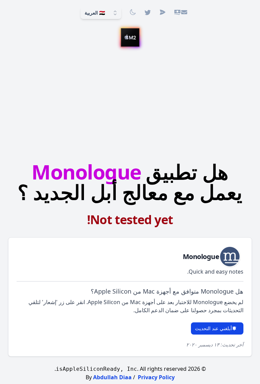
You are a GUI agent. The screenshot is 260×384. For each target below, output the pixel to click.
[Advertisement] (130, 105)
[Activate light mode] (132, 12)
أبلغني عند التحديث (213, 328)
